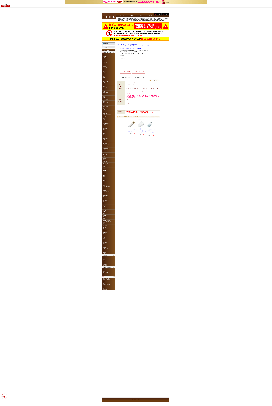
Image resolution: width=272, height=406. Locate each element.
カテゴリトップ (120, 44)
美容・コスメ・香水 (136, 45)
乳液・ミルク (149, 45)
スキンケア (143, 45)
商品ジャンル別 (128, 45)
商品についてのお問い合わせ (127, 77)
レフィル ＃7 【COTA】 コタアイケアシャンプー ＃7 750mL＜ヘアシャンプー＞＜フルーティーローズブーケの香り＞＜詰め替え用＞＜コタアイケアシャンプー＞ (142, 130)
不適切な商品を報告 (140, 77)
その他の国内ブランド (133, 44)
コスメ (126, 44)
